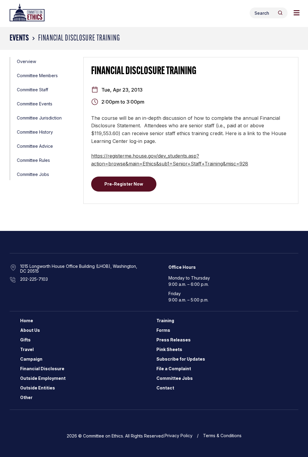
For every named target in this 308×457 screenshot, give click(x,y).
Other (26, 397)
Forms (163, 330)
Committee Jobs (33, 174)
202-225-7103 (34, 279)
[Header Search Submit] (280, 13)
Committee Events (34, 103)
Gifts (25, 339)
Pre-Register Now (123, 183)
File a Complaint (173, 368)
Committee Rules (33, 160)
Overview (26, 61)
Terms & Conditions (222, 435)
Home (26, 320)
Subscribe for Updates (180, 359)
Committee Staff (32, 89)
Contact (165, 387)
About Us (30, 330)
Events (19, 38)
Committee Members (37, 75)
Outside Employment (43, 378)
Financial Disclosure (42, 368)
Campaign (31, 359)
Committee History (35, 132)
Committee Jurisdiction (39, 117)
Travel (27, 349)
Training (165, 320)
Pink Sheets (169, 349)
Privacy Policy (178, 435)
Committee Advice (35, 146)
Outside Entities (37, 387)
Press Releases (173, 339)
